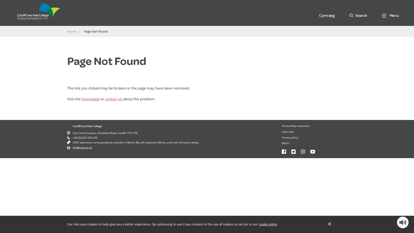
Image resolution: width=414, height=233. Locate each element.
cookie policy (268, 224)
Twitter (293, 152)
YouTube (312, 152)
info (75, 147)
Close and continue (329, 223)
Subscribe (288, 132)
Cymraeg (327, 15)
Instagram (303, 152)
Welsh (285, 143)
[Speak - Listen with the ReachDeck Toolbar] (403, 222)
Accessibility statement (295, 126)
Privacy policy (290, 137)
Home (71, 31)
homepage (91, 98)
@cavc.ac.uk (84, 147)
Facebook (284, 152)
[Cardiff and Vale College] (39, 13)
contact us (113, 98)
